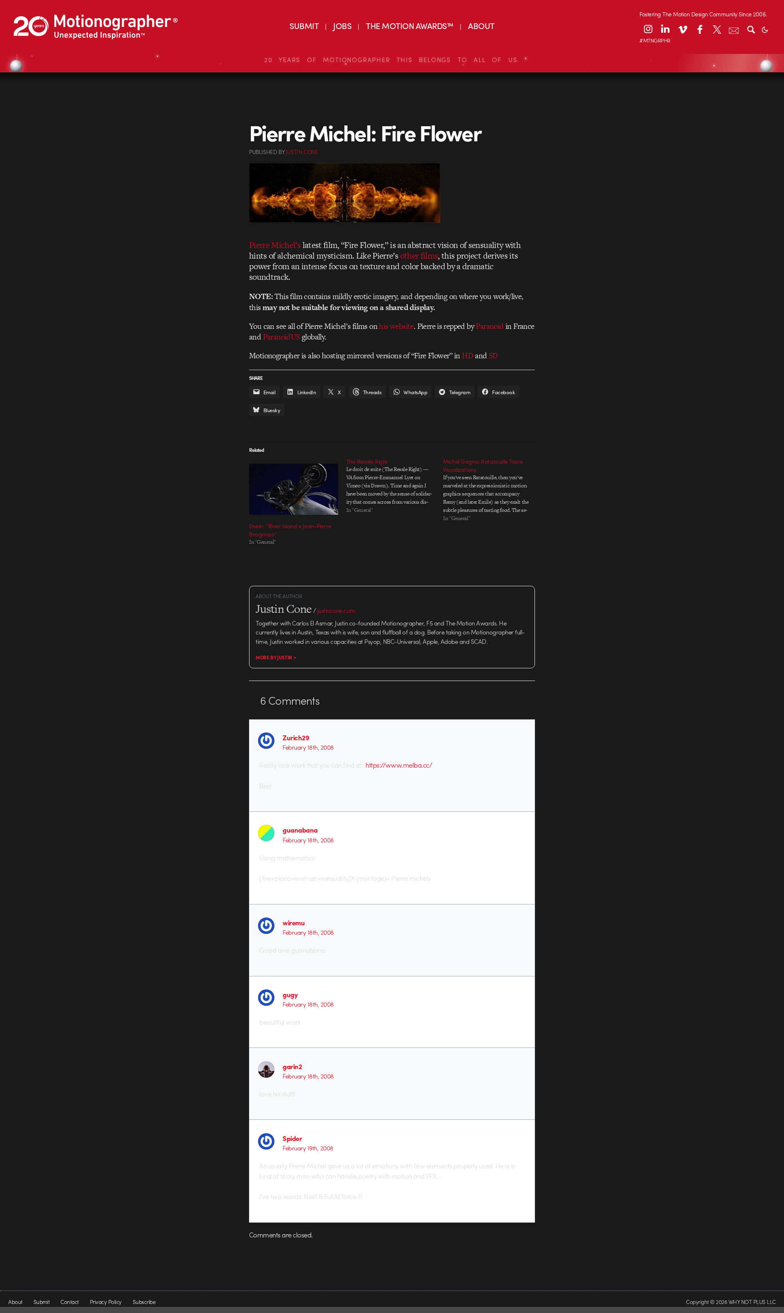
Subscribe (144, 1301)
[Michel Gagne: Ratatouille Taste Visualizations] (491, 490)
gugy (290, 994)
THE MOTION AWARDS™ (409, 25)
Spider (292, 1138)
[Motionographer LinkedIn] (665, 29)
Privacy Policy (106, 1301)
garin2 (292, 1066)
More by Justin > (276, 657)
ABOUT (481, 25)
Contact (69, 1301)
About (15, 1301)
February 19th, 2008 (308, 1147)
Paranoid (489, 326)
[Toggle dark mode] (765, 29)
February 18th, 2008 (308, 747)
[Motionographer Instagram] (648, 29)
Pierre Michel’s (275, 245)
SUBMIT (304, 25)
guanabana (300, 830)
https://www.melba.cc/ (398, 765)
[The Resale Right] (394, 485)
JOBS (342, 25)
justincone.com (336, 610)
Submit (41, 1301)
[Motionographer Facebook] (699, 29)
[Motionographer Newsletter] (733, 29)
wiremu (294, 922)
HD (467, 355)
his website (396, 326)
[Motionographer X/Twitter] (716, 29)
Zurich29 (296, 737)
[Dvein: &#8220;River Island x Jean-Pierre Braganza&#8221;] (293, 489)
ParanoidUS (281, 336)
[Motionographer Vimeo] (682, 29)
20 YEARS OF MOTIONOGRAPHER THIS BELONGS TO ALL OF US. (392, 59)
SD (493, 355)
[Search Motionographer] (751, 29)
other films (419, 255)
